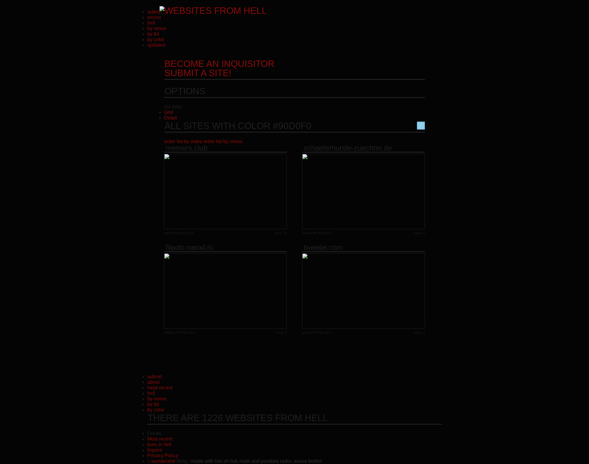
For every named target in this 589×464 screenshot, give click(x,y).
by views (156, 28)
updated (156, 45)
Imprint (154, 450)
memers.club (186, 148)
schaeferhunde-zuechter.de (348, 148)
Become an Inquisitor (219, 68)
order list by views (222, 141)
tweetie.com (323, 247)
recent (154, 17)
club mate (239, 461)
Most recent (159, 439)
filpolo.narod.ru (190, 247)
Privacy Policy (162, 455)
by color (155, 39)
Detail (170, 117)
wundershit (163, 461)
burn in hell (159, 444)
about (153, 382)
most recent (159, 387)
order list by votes (183, 141)
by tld (153, 34)
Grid (168, 112)
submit (154, 11)
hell (151, 22)
